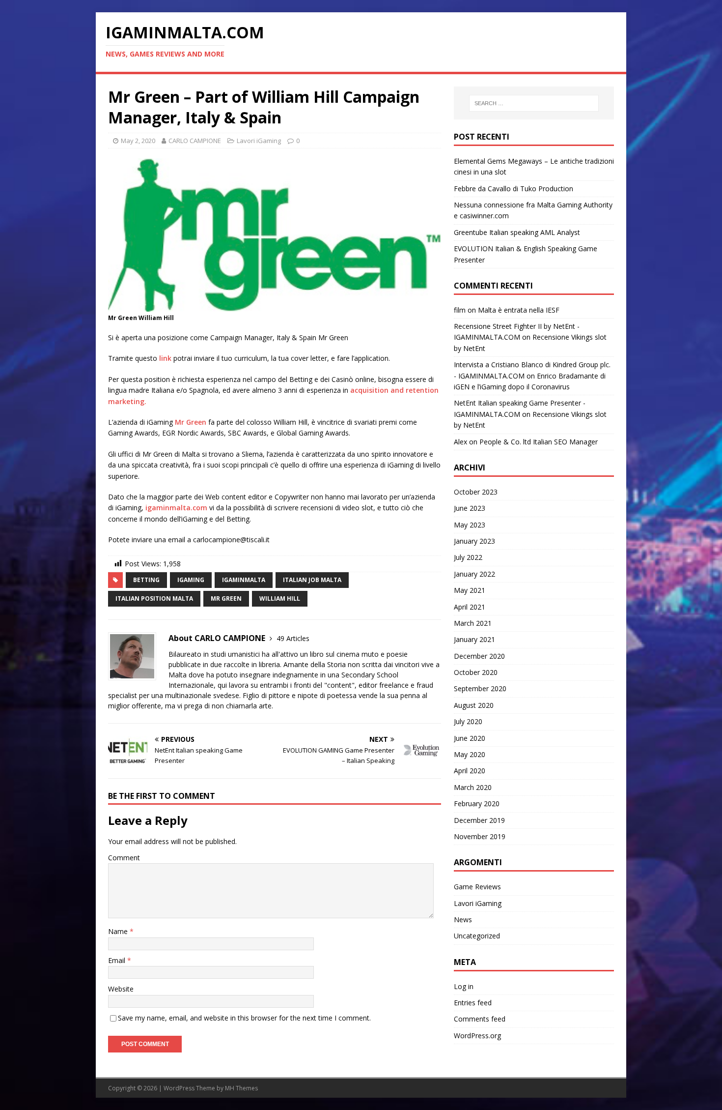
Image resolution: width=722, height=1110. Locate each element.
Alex (460, 441)
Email (117, 960)
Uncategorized (477, 935)
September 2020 (480, 688)
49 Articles (293, 638)
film (460, 310)
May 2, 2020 (138, 140)
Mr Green (190, 422)
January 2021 (474, 639)
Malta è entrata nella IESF (518, 310)
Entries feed (473, 1002)
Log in (463, 986)
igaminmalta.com (176, 507)
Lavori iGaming (259, 140)
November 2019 (479, 836)
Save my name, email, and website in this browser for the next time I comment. (244, 1017)
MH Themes (241, 1088)
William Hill (279, 598)
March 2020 (473, 787)
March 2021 (473, 623)
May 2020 (469, 754)
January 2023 (474, 541)
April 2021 (469, 607)
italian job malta (312, 580)
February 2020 (477, 803)
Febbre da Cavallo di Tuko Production (513, 188)
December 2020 (479, 656)
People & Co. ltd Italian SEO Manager (538, 441)
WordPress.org (477, 1035)
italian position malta (154, 598)
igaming (190, 580)
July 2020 (468, 721)
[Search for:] (534, 103)
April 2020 (469, 770)
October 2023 (476, 492)
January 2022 (474, 574)
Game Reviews (477, 886)
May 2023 (469, 524)
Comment (124, 857)
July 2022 (468, 557)
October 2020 (476, 672)
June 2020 (469, 738)
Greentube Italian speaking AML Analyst (517, 232)
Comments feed (479, 1018)
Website (121, 988)
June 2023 (469, 508)
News (463, 919)
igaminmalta (243, 580)
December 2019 (479, 820)
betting (146, 580)
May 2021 (469, 590)
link (164, 358)
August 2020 (474, 705)
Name (119, 931)
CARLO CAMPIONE (194, 140)
